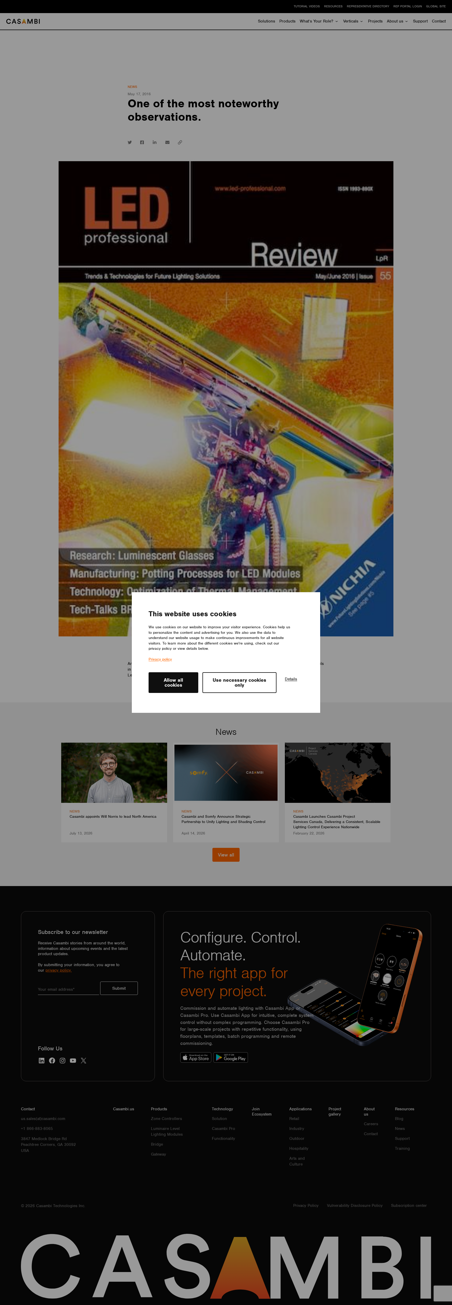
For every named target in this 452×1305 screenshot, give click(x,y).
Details (291, 679)
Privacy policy (160, 659)
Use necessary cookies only (239, 682)
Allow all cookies (173, 682)
